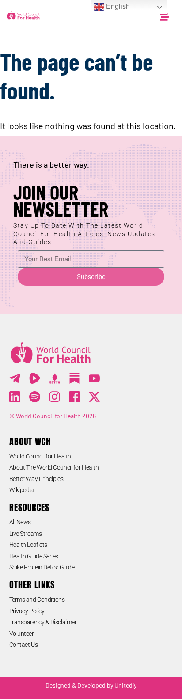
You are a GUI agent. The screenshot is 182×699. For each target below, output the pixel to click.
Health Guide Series (33, 556)
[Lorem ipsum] (94, 378)
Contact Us (23, 644)
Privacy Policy (27, 611)
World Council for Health (40, 456)
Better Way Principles (36, 478)
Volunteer (21, 633)
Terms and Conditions (37, 599)
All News (20, 522)
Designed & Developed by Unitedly (91, 685)
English (117, 6)
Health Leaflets (28, 544)
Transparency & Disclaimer (43, 622)
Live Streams (25, 533)
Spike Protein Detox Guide (42, 567)
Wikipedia (21, 489)
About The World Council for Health (54, 467)
